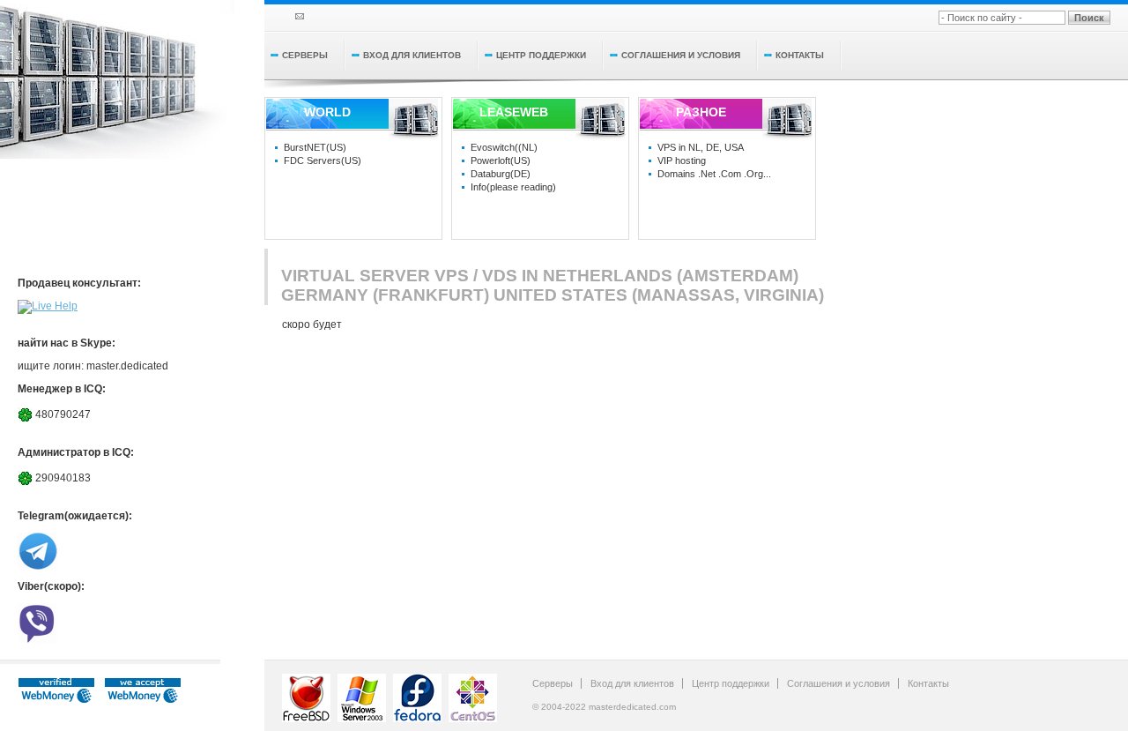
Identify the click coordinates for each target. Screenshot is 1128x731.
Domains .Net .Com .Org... (714, 173)
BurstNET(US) (315, 147)
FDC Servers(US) (322, 160)
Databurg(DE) (501, 173)
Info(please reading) (513, 187)
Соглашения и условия (680, 55)
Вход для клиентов (412, 55)
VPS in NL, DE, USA (700, 147)
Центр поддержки (541, 55)
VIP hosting (681, 160)
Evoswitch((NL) (504, 147)
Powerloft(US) (501, 160)
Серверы (305, 55)
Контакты (800, 55)
